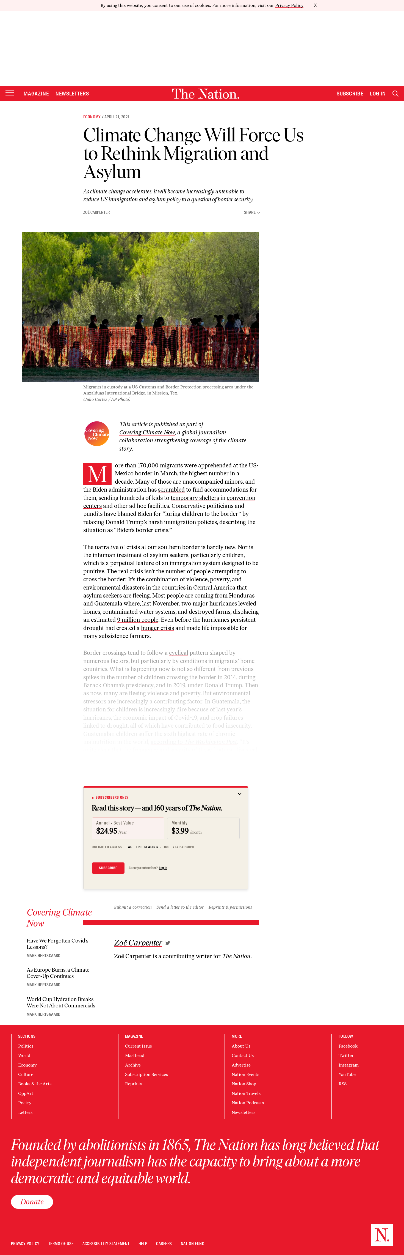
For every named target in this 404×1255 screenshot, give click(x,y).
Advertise (241, 1065)
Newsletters (72, 93)
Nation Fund (192, 1244)
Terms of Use (61, 1244)
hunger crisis (157, 627)
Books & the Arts (34, 1083)
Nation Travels (246, 1093)
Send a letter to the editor (180, 907)
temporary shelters (195, 497)
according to (194, 741)
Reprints (133, 1083)
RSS (343, 1083)
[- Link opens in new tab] (167, 943)
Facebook (348, 1046)
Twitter (346, 1055)
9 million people (137, 619)
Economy (92, 117)
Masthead (134, 1055)
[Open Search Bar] (395, 94)
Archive (133, 1065)
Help (143, 1244)
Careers (164, 1244)
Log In (378, 93)
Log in (163, 868)
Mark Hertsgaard (43, 955)
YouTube (347, 1074)
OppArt (25, 1093)
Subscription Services (146, 1074)
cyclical (178, 652)
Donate (32, 1201)
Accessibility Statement (106, 1244)
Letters (25, 1112)
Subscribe (350, 93)
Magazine (36, 93)
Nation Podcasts (248, 1102)
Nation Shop (244, 1083)
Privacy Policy (289, 5)
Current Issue (138, 1046)
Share (250, 212)
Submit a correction (133, 907)
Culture (25, 1074)
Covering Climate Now (147, 432)
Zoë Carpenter (96, 212)
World (24, 1055)
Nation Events (245, 1074)
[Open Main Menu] (9, 93)
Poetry (24, 1102)
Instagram (349, 1065)
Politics (25, 1046)
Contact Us (243, 1055)
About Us (241, 1046)
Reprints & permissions (230, 907)
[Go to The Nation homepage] (205, 94)
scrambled (171, 489)
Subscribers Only (112, 797)
